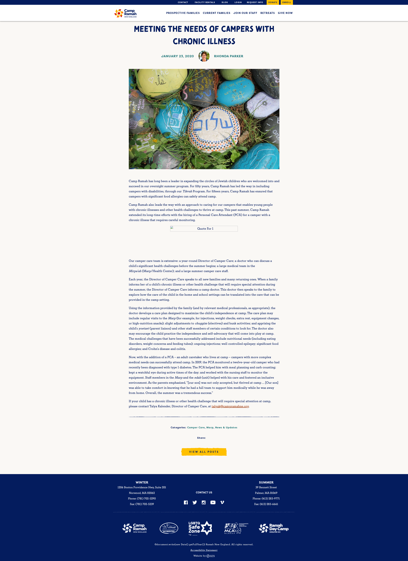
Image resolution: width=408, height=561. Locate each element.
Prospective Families (183, 13)
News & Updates (226, 427)
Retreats (267, 13)
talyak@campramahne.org (230, 406)
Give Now (285, 13)
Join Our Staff (245, 13)
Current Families (216, 13)
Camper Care (196, 427)
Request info (255, 2)
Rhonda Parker (228, 56)
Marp (210, 427)
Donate (272, 2)
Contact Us (204, 492)
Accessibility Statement (203, 550)
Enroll (286, 2)
